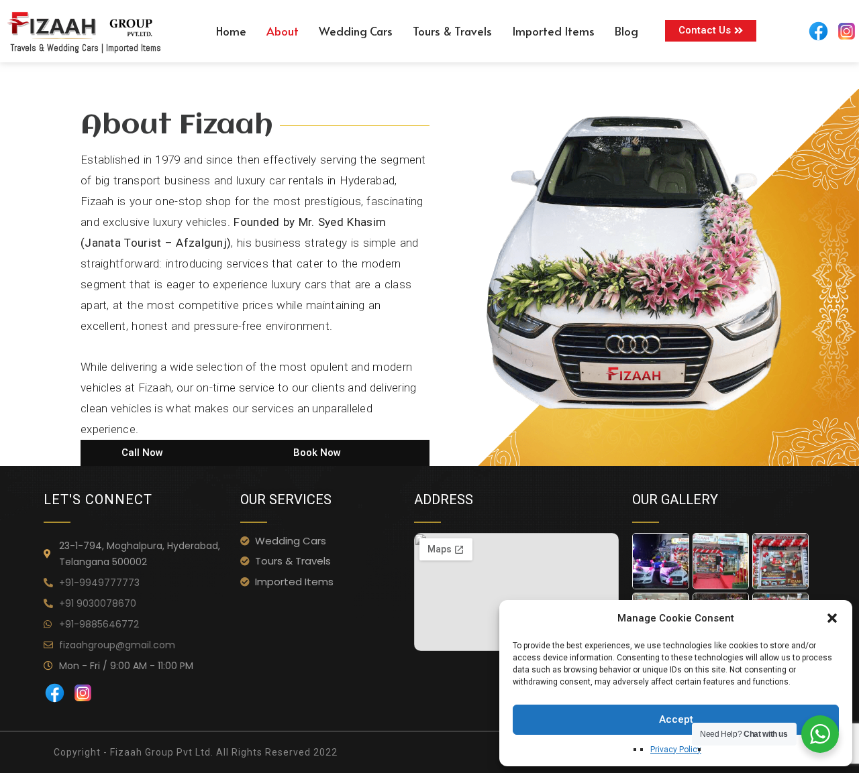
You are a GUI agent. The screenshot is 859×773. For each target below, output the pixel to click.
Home (231, 31)
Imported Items (553, 31)
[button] (832, 618)
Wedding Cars (356, 31)
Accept (676, 719)
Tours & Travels (452, 31)
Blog (626, 31)
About (282, 31)
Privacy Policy (675, 749)
